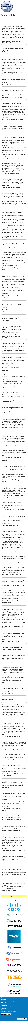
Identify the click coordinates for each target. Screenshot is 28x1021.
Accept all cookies (21, 1018)
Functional (4, 1010)
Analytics (4, 1005)
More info (3, 1002)
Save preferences (5, 1014)
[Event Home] (7, 6)
